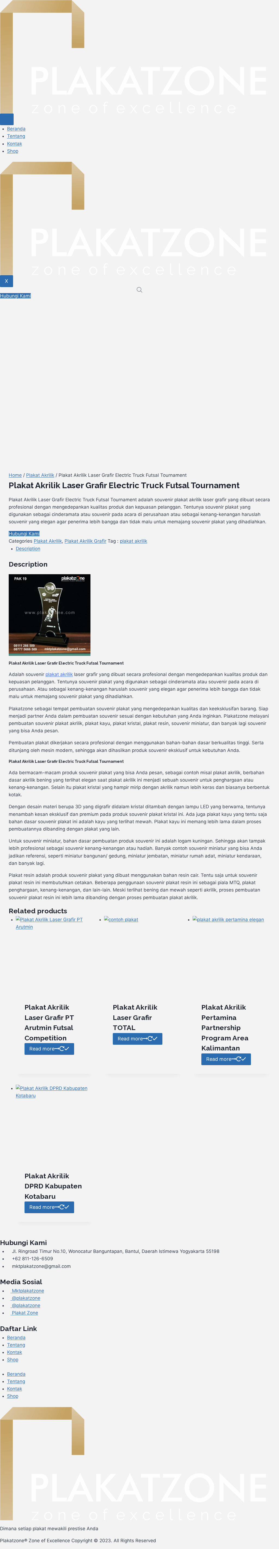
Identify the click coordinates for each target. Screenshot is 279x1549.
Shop (12, 151)
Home (15, 475)
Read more (41, 1049)
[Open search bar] (139, 290)
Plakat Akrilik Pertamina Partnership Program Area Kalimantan (224, 1027)
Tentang (16, 136)
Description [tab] (28, 548)
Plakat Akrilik (40, 475)
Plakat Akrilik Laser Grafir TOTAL (135, 1017)
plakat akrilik (133, 541)
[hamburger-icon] (7, 119)
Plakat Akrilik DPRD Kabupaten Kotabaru (53, 1186)
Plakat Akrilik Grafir (85, 541)
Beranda (16, 128)
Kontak (14, 143)
